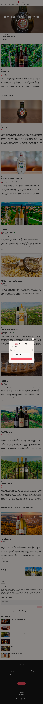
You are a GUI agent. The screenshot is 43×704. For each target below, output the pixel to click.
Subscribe (21, 359)
